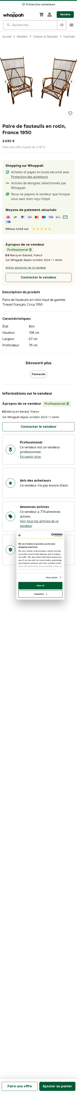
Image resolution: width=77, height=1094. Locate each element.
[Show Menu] (71, 25)
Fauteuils (69, 36)
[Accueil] (19, 14)
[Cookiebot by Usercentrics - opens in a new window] (51, 534)
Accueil (6, 36)
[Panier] (42, 14)
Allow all (40, 585)
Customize (39, 594)
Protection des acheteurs (29, 177)
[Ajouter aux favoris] (70, 113)
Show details (51, 577)
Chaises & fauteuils (45, 36)
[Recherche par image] (61, 24)
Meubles (22, 36)
